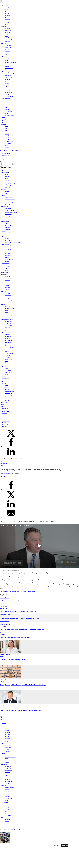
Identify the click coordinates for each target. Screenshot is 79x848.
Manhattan (7, 32)
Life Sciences (8, 21)
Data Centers (8, 208)
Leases (3, 43)
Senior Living (8, 187)
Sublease (7, 49)
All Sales (7, 83)
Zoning (6, 374)
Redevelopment (8, 92)
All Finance (7, 70)
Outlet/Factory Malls (10, 199)
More (3, 124)
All (5, 302)
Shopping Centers (9, 197)
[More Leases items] (6, 43)
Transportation (8, 143)
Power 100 (4, 413)
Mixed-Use (7, 24)
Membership (8, 819)
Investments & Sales (7, 319)
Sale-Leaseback (8, 77)
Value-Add (7, 79)
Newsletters (5, 408)
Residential (7, 7)
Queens (6, 34)
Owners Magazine (6, 415)
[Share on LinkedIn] (11, 508)
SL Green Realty (31, 591)
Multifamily (7, 174)
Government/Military (10, 255)
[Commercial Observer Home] (5, 2)
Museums (7, 257)
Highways (7, 268)
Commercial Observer (19, 829)
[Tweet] (11, 498)
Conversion (7, 90)
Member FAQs (5, 157)
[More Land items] (5, 231)
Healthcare (7, 19)
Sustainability (8, 94)
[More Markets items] (7, 26)
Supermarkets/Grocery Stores (12, 200)
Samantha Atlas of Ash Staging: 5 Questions (16, 577)
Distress (6, 64)
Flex (6, 193)
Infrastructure (5, 263)
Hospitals (7, 238)
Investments (5, 71)
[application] (39, 546)
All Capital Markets (9, 115)
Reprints (4, 406)
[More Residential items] (8, 172)
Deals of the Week (9, 53)
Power (3, 122)
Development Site (9, 766)
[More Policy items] (6, 366)
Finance (4, 56)
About (3, 817)
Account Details (6, 153)
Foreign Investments (9, 105)
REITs (6, 113)
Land (6, 17)
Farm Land (7, 233)
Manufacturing (8, 214)
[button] (39, 545)
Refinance (7, 66)
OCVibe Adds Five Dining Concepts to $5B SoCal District (15, 637)
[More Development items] (9, 85)
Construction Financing (10, 62)
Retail (6, 11)
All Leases (7, 54)
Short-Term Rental (9, 185)
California (2, 634)
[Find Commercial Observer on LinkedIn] (11, 455)
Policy (6, 132)
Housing (7, 368)
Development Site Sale (10, 73)
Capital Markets (6, 98)
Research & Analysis (9, 136)
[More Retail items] (6, 195)
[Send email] (11, 517)
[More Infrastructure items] (9, 263)
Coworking (7, 191)
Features (7, 134)
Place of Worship (9, 259)
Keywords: (2, 591)
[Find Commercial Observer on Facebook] (11, 446)
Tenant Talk (7, 51)
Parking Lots (8, 234)
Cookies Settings (56, 845)
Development (5, 85)
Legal (6, 130)
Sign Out (16, 150)
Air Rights (7, 248)
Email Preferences (6, 155)
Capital (4, 785)
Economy (7, 103)
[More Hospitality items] (8, 221)
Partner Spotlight (9, 141)
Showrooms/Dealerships (10, 202)
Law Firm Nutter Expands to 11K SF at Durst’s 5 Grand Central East (18, 611)
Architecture (8, 87)
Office (6, 9)
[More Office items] (6, 189)
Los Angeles (7, 28)
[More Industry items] (7, 6)
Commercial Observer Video (6, 473)
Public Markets (8, 111)
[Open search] (1, 162)
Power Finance (5, 411)
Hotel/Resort (8, 227)
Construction (8, 88)
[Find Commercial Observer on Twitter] (11, 437)
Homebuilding (8, 176)
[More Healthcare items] (8, 236)
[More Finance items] (6, 56)
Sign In (1, 150)
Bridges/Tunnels (8, 266)
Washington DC (8, 39)
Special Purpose (8, 22)
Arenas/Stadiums (9, 249)
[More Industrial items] (7, 206)
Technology (5, 364)
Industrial (7, 13)
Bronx (6, 36)
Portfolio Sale (8, 75)
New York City (8, 30)
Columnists (7, 137)
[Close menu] (1, 165)
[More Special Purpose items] (10, 246)
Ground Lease (8, 47)
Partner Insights (8, 139)
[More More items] (5, 124)
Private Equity (8, 109)
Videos (6, 145)
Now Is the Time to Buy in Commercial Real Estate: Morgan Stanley (21, 710)
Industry (4, 170)
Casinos (6, 223)
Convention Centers (9, 225)
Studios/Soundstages (9, 217)
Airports (7, 265)
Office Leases (8, 45)
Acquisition (7, 58)
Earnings (7, 102)
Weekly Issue (5, 119)
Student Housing (8, 182)
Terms (16, 458)
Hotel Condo (8, 180)
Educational (7, 253)
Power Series (5, 381)
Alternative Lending (9, 100)
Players (6, 128)
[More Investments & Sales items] (12, 319)
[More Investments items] (8, 72)
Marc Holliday (22, 591)
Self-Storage (8, 216)
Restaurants (7, 229)
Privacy (20, 458)
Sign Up (6, 150)
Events (3, 120)
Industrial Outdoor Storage (11, 212)
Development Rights (9, 251)
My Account (11, 150)
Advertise (4, 402)
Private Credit (8, 107)
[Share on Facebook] (11, 489)
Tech (3, 117)
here (65, 580)
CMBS (6, 60)
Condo (6, 178)
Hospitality (7, 15)
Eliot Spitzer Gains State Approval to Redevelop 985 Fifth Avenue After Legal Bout (22, 629)
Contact (4, 404)
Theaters (7, 261)
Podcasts (7, 147)
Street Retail (8, 204)
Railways (7, 270)
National (7, 37)
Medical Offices (8, 240)
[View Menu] (1, 1)
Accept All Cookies (64, 845)
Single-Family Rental (10, 183)
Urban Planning (8, 372)
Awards (6, 126)
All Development (9, 96)
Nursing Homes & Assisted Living (13, 242)
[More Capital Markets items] (10, 98)
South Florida (8, 41)
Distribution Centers (9, 210)
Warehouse (7, 219)
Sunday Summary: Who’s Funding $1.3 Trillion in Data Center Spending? (23, 685)
